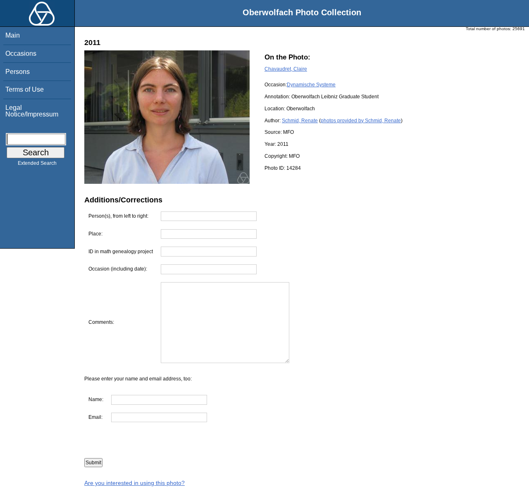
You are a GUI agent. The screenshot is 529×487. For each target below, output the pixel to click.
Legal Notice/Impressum (31, 111)
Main (12, 35)
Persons (17, 71)
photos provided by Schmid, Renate (361, 121)
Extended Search (37, 163)
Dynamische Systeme (311, 85)
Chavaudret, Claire (285, 69)
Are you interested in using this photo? (134, 483)
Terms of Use (24, 89)
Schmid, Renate (300, 121)
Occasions (20, 53)
